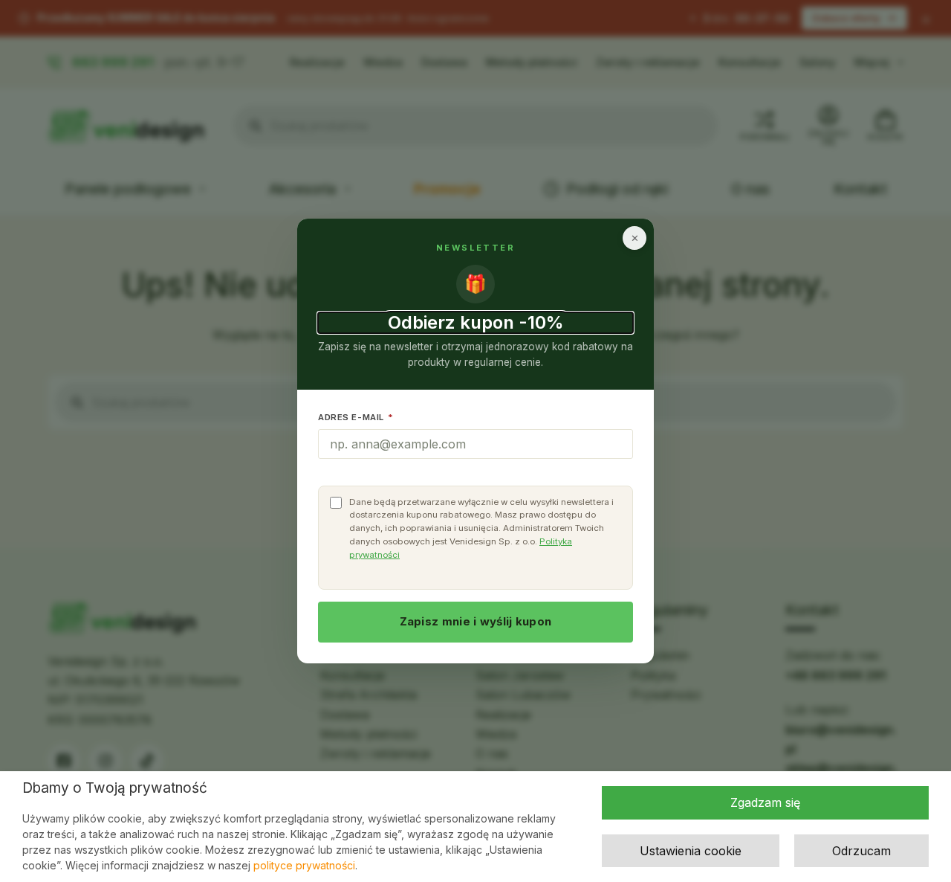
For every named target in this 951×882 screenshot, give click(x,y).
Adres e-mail (356, 417)
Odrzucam (861, 850)
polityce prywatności (304, 865)
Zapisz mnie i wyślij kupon (476, 621)
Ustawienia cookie (690, 850)
